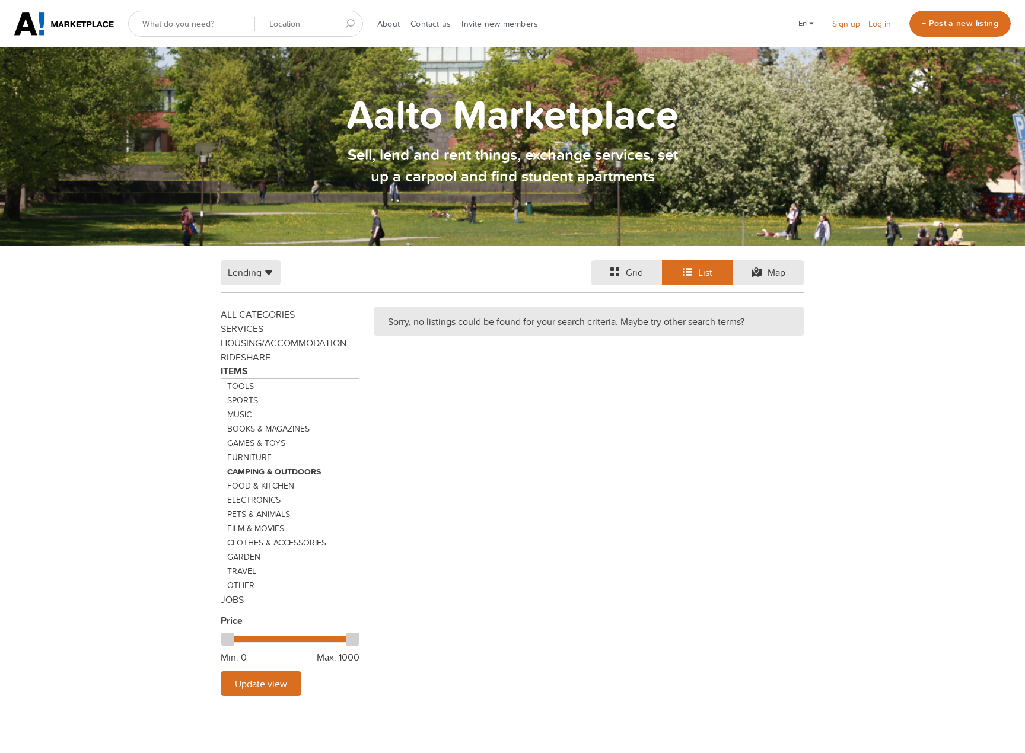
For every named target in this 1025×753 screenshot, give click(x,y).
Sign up (846, 24)
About (388, 24)
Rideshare (245, 356)
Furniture (249, 457)
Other (240, 585)
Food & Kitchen (260, 486)
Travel (241, 571)
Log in (879, 24)
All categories (258, 314)
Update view (261, 683)
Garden (243, 557)
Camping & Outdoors (274, 471)
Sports (242, 400)
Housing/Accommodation (283, 342)
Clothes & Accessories (276, 542)
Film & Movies (255, 528)
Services (242, 328)
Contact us (430, 24)
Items (234, 371)
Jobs (232, 599)
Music (239, 414)
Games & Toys (256, 443)
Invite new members (499, 24)
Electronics (254, 500)
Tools (240, 386)
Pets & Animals (258, 514)
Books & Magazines (268, 429)
